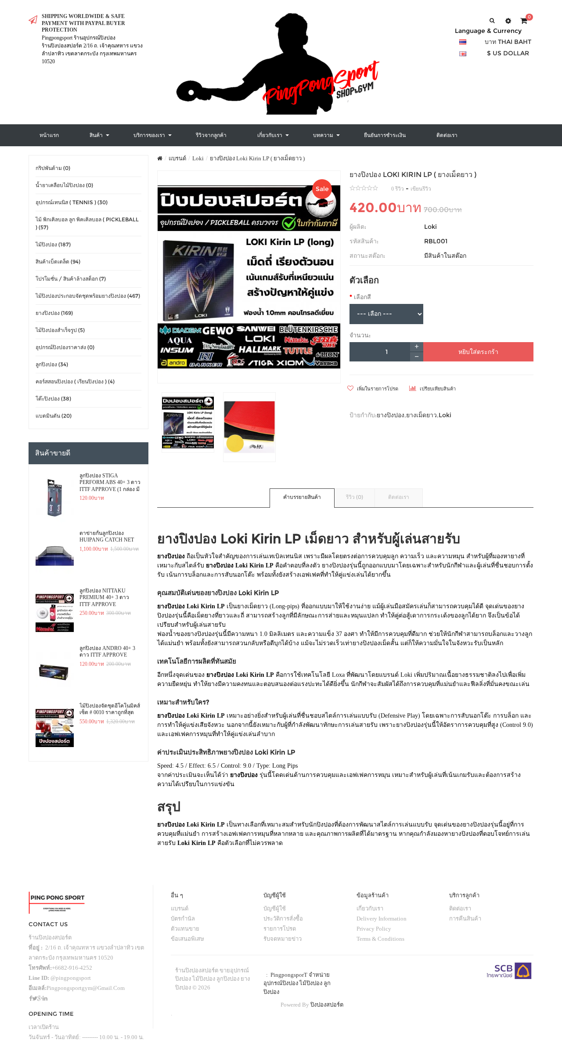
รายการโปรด (279, 928)
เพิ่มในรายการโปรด (377, 388)
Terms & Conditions (380, 938)
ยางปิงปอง (390, 415)
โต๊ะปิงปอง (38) (53, 398)
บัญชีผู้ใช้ (274, 908)
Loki (198, 158)
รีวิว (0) (354, 497)
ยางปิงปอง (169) (54, 313)
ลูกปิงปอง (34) (52, 364)
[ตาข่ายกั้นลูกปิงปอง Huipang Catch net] (55, 555)
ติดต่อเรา (398, 497)
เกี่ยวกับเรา (370, 908)
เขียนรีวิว (421, 189)
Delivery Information (382, 918)
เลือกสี (362, 297)
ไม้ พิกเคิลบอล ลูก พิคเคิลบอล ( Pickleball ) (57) (87, 223)
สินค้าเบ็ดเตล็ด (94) (58, 261)
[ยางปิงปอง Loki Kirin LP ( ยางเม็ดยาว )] (249, 276)
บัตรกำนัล (183, 918)
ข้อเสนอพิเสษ (187, 938)
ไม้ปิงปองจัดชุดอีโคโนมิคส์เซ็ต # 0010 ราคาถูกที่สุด (109, 709)
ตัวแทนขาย (185, 928)
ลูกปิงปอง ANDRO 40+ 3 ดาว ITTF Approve (107, 651)
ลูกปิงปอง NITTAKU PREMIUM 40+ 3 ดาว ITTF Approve (104, 597)
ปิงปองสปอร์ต (326, 1004)
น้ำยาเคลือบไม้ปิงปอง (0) (64, 185)
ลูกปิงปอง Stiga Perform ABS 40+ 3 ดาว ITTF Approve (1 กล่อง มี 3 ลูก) (109, 483)
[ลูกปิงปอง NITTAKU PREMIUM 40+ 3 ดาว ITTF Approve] (55, 613)
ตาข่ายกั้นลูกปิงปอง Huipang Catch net (106, 536)
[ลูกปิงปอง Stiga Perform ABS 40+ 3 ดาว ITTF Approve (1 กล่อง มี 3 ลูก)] (55, 498)
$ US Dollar (508, 53)
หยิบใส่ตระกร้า (478, 352)
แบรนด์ (177, 158)
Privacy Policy (374, 928)
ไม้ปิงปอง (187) (53, 244)
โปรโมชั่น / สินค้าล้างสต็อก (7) (71, 278)
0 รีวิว (397, 189)
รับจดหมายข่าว (282, 938)
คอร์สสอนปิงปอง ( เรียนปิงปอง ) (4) (75, 381)
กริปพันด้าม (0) (53, 168)
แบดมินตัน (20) (54, 415)
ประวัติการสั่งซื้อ (283, 918)
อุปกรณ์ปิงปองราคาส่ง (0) (65, 347)
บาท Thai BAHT (508, 42)
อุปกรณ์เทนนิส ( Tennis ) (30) (72, 202)
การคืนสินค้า (465, 918)
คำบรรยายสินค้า (302, 497)
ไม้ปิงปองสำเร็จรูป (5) (60, 330)
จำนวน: (360, 335)
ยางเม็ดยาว (421, 415)
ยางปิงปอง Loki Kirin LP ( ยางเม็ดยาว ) (257, 158)
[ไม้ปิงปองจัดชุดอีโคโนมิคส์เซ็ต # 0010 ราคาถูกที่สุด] (55, 728)
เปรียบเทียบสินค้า (437, 388)
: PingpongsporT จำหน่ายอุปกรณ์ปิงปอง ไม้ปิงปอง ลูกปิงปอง (297, 983)
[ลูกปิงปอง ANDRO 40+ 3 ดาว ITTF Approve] (55, 670)
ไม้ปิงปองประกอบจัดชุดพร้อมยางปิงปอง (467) (88, 295)
